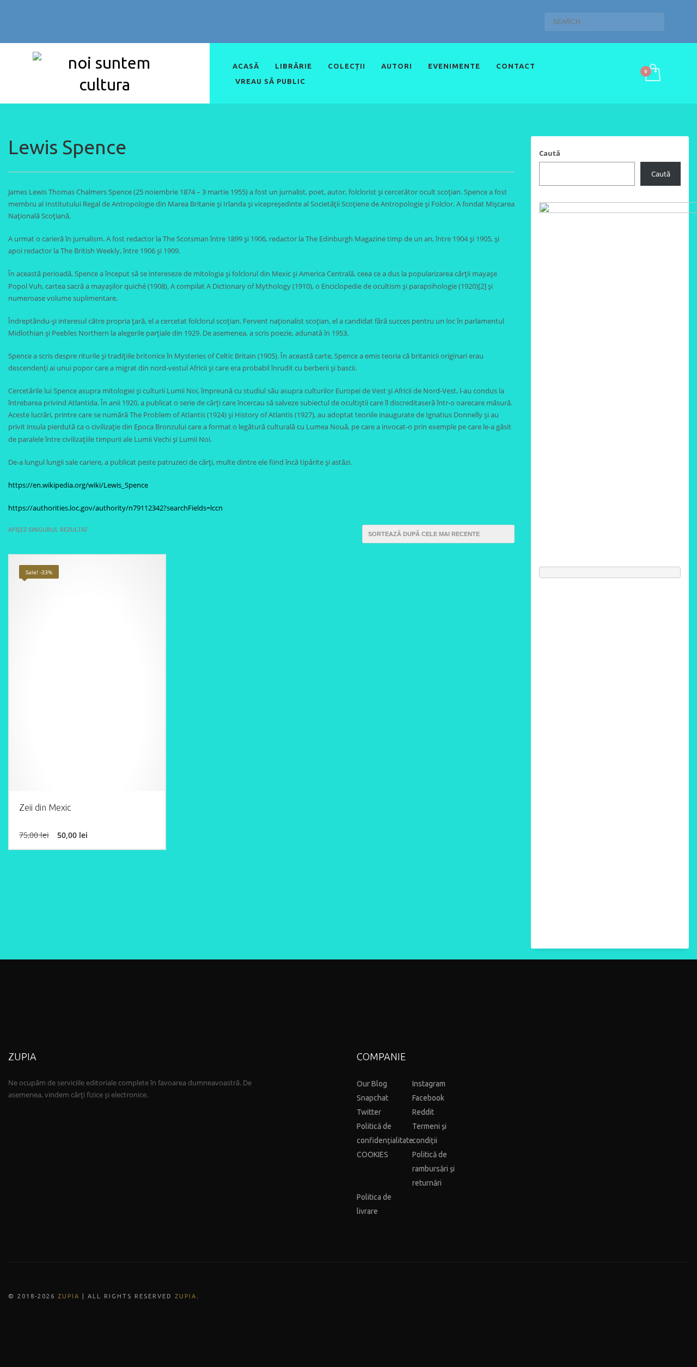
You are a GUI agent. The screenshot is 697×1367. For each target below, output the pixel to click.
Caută (549, 153)
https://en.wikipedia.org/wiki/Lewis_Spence (78, 485)
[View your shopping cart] (652, 73)
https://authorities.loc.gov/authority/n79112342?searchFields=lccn (115, 508)
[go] (653, 21)
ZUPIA (69, 1296)
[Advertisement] (610, 757)
